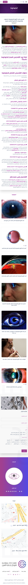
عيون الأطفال (16, 444)
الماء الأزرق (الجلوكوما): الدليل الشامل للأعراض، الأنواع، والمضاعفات (14, 276)
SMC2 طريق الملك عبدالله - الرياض (19, 551)
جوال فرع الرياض (15, 571)
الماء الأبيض (23, 440)
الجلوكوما (17, 440)
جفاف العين (7, 444)
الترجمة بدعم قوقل (6, 583)
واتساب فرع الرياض (5, 571)
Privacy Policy (13, 583)
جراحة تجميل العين (15, 442)
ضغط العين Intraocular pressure (14, 387)
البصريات (8, 442)
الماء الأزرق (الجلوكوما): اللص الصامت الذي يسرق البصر (14, 220)
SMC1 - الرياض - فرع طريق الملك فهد (18, 432)
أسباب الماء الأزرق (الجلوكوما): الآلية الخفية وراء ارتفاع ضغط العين (14, 248)
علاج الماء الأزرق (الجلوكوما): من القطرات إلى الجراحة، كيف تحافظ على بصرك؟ (14, 332)
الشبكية (8, 440)
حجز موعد (5, 2)
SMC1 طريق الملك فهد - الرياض (20, 525)
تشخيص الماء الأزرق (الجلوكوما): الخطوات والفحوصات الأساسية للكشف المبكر (14, 304)
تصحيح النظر (23, 442)
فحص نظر (23, 444)
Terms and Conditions (21, 583)
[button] (21, 491)
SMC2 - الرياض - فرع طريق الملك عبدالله (17, 434)
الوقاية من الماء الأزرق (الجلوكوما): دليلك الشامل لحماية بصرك (14, 359)
